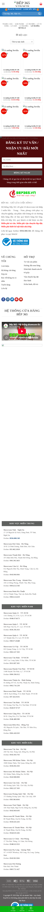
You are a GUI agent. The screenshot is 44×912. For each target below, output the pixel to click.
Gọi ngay (13, 910)
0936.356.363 (15, 630)
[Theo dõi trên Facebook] (3, 299)
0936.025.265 (15, 822)
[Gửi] (39, 13)
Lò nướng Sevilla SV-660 (11, 98)
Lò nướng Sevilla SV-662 (33, 126)
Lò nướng (24, 26)
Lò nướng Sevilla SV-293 (33, 70)
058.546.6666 (15, 799)
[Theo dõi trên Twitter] (12, 299)
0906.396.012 (15, 674)
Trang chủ (7, 24)
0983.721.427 (15, 869)
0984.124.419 (15, 597)
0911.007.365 (15, 663)
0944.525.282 (15, 833)
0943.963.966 (15, 858)
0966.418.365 (15, 733)
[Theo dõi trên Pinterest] (17, 299)
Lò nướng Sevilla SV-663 (33, 98)
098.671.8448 (15, 641)
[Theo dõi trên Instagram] (8, 299)
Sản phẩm (19, 24)
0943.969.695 (15, 811)
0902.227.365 (15, 652)
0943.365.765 (15, 755)
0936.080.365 (25, 231)
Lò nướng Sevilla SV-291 (11, 70)
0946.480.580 (15, 719)
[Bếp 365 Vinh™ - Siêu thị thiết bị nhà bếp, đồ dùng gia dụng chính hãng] (22, 4)
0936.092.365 (15, 766)
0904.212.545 (15, 586)
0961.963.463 (15, 561)
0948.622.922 (15, 844)
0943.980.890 (15, 777)
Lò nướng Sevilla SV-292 (11, 126)
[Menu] (3, 4)
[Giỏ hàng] (41, 3)
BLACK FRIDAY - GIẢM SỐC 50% (22, 9)
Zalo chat (22, 910)
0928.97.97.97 (15, 708)
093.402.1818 (15, 549)
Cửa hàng (30, 910)
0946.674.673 (15, 618)
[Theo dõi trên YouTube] (21, 299)
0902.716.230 (15, 686)
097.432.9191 (15, 697)
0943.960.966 (15, 575)
